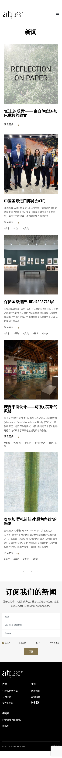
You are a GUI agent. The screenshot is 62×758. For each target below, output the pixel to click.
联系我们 (35, 690)
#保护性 (17, 442)
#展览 (26, 228)
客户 (38, 642)
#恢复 (26, 559)
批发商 (23, 642)
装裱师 (7, 642)
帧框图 (5, 725)
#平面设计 (40, 442)
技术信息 (6, 696)
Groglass (35, 696)
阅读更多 (11, 124)
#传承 (7, 228)
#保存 (7, 559)
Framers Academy (11, 719)
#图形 (16, 333)
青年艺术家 (54, 642)
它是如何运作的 (10, 690)
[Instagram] (33, 702)
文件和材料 (8, 702)
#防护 (45, 333)
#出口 (16, 228)
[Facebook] (37, 702)
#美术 (35, 333)
